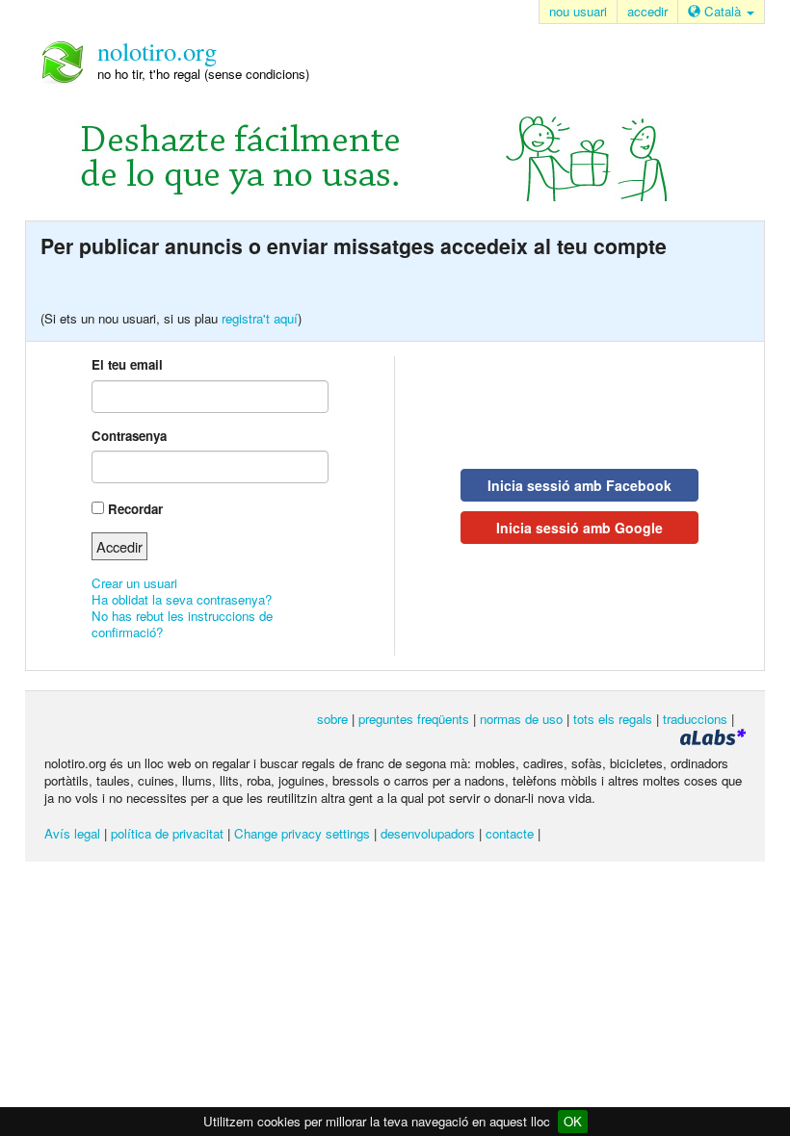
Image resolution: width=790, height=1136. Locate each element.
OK (573, 1121)
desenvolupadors (428, 833)
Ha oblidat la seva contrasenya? (182, 599)
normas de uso (521, 719)
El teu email (127, 364)
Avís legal (72, 833)
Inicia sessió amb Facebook (579, 485)
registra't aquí (260, 318)
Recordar (135, 509)
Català (722, 11)
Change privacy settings (302, 833)
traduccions (695, 719)
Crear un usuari (134, 583)
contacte (510, 833)
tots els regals (612, 719)
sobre (332, 719)
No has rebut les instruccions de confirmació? (182, 624)
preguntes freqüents (413, 719)
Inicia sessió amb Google (579, 527)
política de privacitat (167, 833)
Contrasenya (129, 435)
